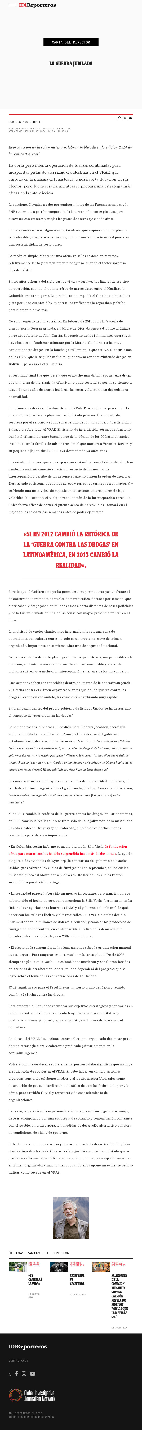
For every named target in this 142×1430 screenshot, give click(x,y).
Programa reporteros (77, 1264)
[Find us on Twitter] (10, 1374)
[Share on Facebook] (119, 117)
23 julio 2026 (78, 1294)
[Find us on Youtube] (33, 1374)
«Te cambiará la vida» (35, 1279)
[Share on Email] (130, 117)
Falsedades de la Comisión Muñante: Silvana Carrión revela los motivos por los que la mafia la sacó (120, 1296)
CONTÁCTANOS (18, 1360)
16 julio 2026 (120, 1327)
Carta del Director (34, 1264)
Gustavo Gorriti (29, 122)
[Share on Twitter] (125, 117)
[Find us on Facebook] (16, 1374)
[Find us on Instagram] (24, 1374)
